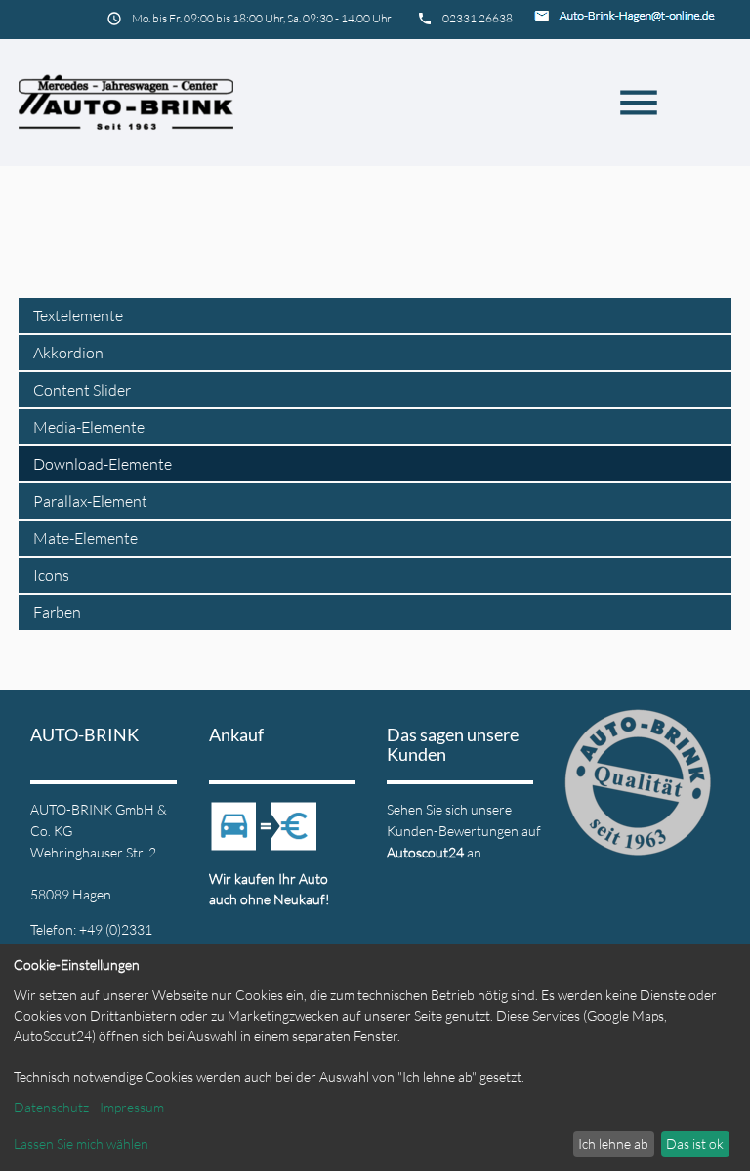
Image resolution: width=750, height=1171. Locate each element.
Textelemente (78, 315)
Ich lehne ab (613, 1143)
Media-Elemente (89, 427)
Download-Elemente (102, 464)
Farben (57, 612)
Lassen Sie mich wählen (81, 1143)
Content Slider (82, 389)
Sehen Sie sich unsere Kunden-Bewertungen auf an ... (464, 830)
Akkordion (68, 352)
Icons (51, 575)
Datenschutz (51, 1107)
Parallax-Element (90, 501)
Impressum (132, 1107)
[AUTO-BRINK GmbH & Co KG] (126, 102)
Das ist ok (695, 1143)
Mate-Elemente (85, 538)
